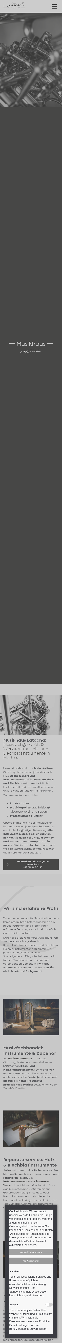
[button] (31, 1252)
